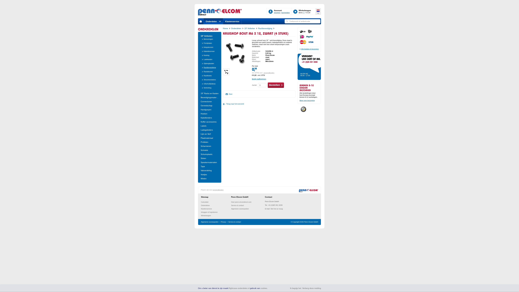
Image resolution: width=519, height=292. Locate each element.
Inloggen (277, 13)
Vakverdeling (206, 170)
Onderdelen (211, 21)
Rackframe (208, 76)
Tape (203, 166)
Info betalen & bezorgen (310, 49)
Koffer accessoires (209, 122)
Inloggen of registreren (209, 212)
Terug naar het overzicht (235, 104)
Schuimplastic (206, 154)
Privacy (223, 222)
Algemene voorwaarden (240, 209)
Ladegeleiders (207, 130)
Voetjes (204, 174)
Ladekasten (208, 59)
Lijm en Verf (206, 134)
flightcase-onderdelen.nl (239, 288)
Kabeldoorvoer (209, 51)
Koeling (206, 55)
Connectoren (206, 101)
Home (225, 28)
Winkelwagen (206, 216)
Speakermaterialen (209, 162)
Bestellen (274, 85)
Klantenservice (232, 21)
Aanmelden (285, 13)
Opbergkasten (209, 63)
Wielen (204, 178)
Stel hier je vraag (276, 209)
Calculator (205, 202)
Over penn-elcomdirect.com (241, 202)
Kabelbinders (206, 118)
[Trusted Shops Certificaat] (303, 109)
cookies (264, 288)
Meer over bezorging (307, 101)
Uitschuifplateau (210, 84)
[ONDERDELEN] (209, 29)
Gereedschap (206, 105)
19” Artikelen (206, 36)
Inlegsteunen (208, 47)
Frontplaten (208, 43)
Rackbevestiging (210, 68)
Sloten (203, 158)
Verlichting (207, 88)
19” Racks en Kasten (210, 93)
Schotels (204, 150)
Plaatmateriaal (207, 138)
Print (230, 94)
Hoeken (204, 114)
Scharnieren (206, 146)
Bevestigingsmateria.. (210, 97)
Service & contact (237, 205)
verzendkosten (269, 73)
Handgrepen (206, 110)
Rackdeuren (208, 72)
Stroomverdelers (210, 80)
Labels (203, 126)
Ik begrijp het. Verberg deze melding (305, 288)
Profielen (204, 142)
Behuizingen (208, 39)
